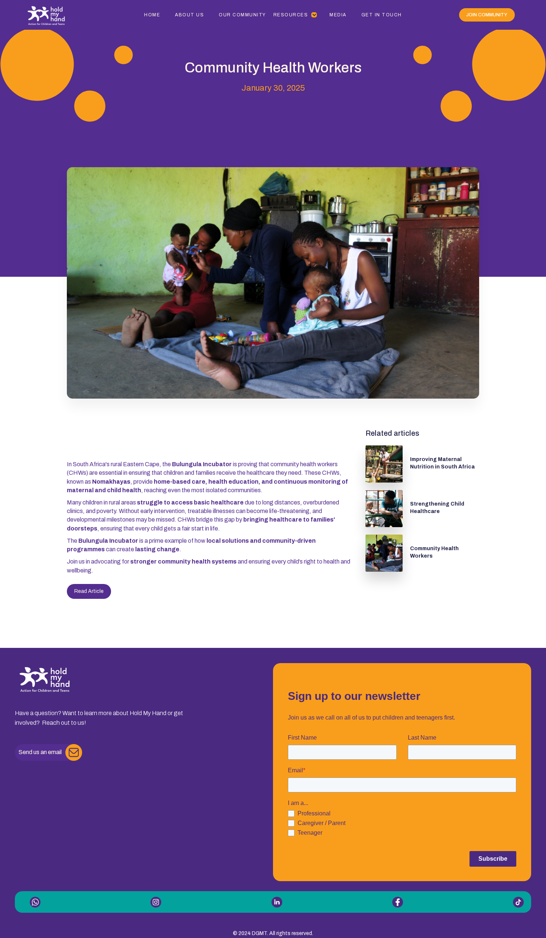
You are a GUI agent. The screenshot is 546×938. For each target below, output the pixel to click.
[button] (295, 15)
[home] (59, 15)
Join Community (486, 14)
